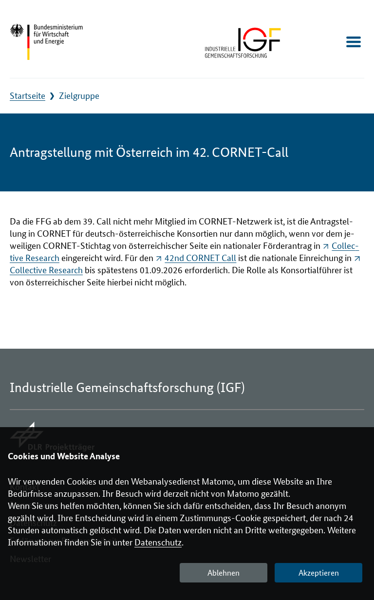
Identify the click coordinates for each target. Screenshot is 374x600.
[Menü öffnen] (353, 42)
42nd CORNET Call (200, 258)
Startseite (27, 96)
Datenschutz (158, 542)
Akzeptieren (319, 573)
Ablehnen (223, 573)
